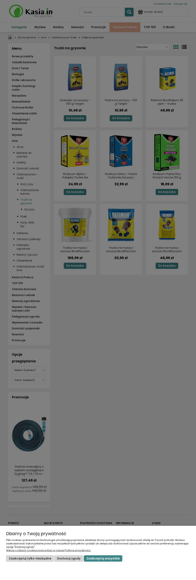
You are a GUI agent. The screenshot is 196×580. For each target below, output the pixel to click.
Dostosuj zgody (69, 558)
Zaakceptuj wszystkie (103, 558)
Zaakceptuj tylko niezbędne (30, 558)
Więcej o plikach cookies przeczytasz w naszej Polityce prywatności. (48, 550)
